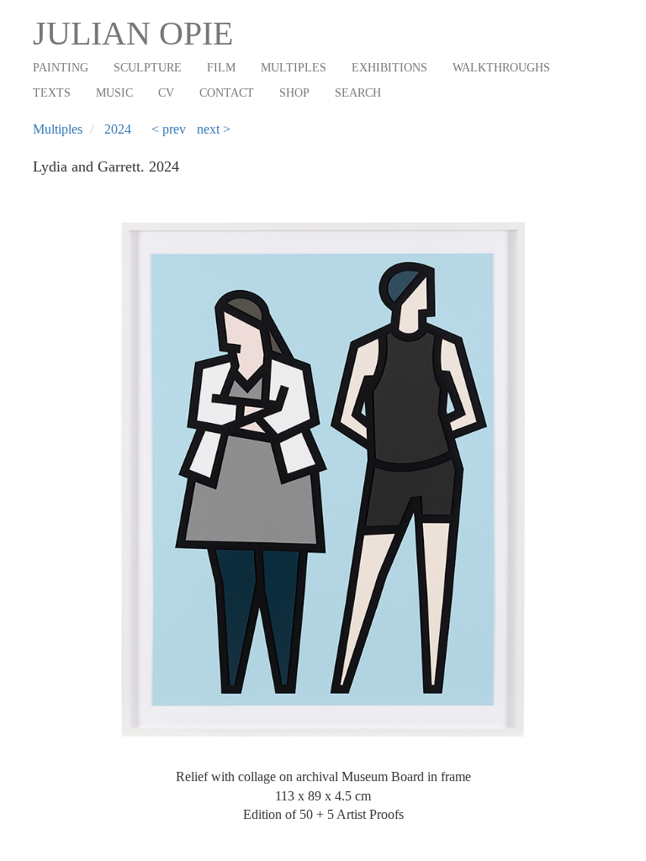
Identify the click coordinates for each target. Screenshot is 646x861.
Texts (52, 93)
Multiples (293, 67)
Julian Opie (133, 33)
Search (358, 93)
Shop (294, 93)
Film (221, 67)
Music (114, 93)
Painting (60, 67)
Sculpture (148, 67)
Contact (226, 93)
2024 (117, 129)
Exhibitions (389, 67)
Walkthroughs (501, 67)
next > (213, 129)
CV (166, 93)
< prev (168, 129)
